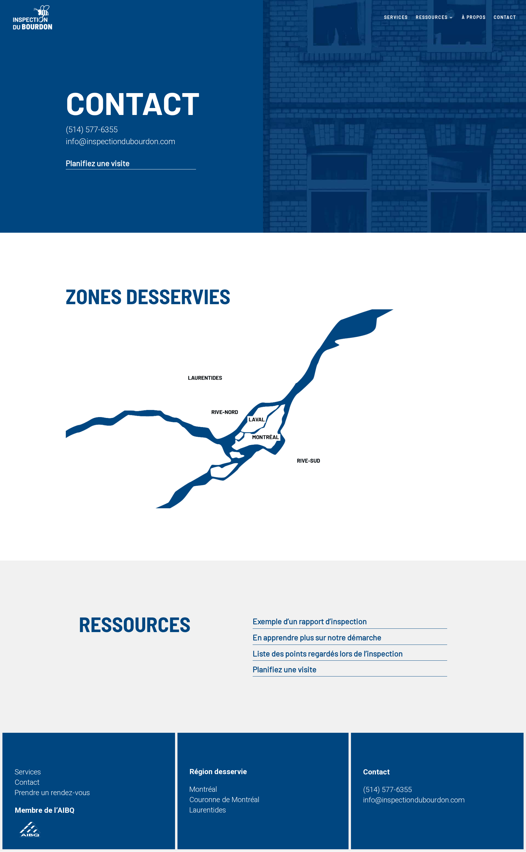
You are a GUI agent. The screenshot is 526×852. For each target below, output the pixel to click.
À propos (474, 17)
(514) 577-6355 (91, 129)
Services (396, 17)
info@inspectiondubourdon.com (120, 141)
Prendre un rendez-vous (52, 792)
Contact (505, 17)
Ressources (432, 17)
